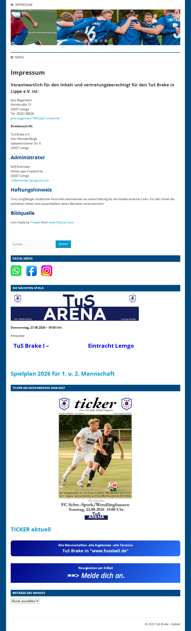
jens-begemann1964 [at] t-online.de (35, 118)
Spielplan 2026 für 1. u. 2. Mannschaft (63, 373)
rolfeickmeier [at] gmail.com (30, 180)
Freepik (35, 222)
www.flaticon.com (61, 222)
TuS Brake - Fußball (167, 624)
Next (171, 28)
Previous (20, 28)
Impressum (23, 5)
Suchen (63, 244)
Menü (19, 57)
